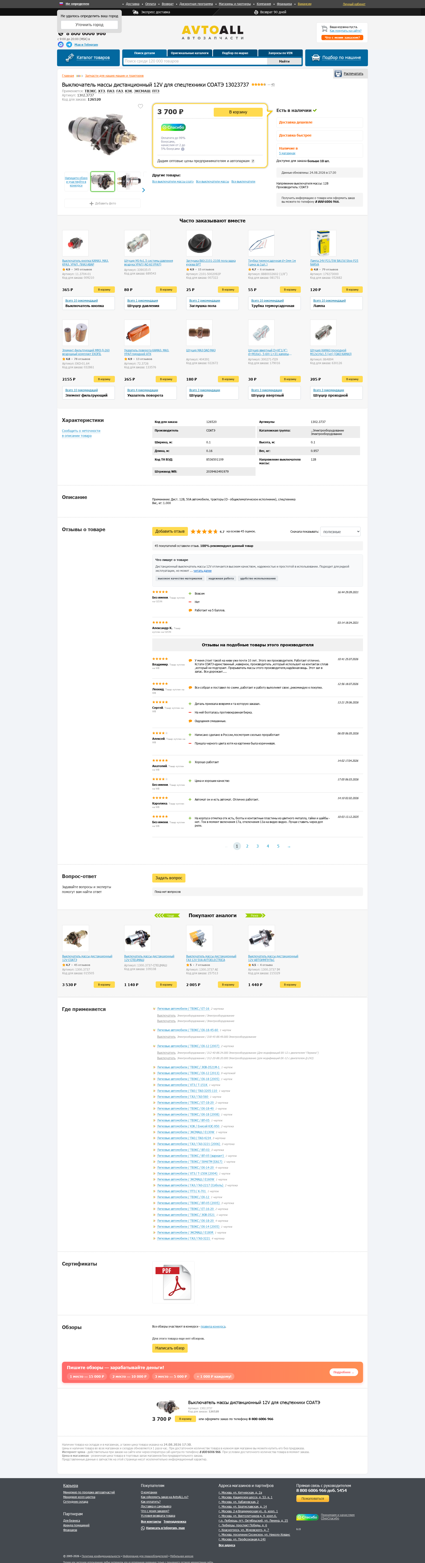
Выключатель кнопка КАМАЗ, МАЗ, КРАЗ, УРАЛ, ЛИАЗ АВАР (85, 262)
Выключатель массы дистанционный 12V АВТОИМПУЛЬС (273, 957)
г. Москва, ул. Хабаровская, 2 (239, 1501)
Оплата (150, 4)
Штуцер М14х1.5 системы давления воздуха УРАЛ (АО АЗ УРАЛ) (148, 262)
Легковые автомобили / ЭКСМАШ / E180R (185, 1232)
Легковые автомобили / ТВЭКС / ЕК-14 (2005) (188, 1226)
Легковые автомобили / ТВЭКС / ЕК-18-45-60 (188, 1030)
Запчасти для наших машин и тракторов (114, 75)
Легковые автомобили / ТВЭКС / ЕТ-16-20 (185, 1208)
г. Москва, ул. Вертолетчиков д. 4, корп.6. (248, 1515)
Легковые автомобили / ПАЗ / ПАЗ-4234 (184, 1138)
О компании (149, 1492)
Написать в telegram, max (165, 1528)
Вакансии (304, 4)
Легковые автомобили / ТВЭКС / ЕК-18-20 (185, 1220)
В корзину (238, 112)
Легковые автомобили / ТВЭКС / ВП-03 (183, 1149)
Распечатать (353, 73)
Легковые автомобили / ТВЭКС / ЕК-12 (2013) (188, 1073)
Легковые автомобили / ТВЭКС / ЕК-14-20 (185, 1167)
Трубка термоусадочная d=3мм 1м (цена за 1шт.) (272, 262)
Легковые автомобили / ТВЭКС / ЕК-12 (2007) (188, 1046)
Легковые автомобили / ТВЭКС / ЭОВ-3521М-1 (188, 1067)
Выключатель (166, 1015)
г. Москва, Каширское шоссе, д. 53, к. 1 (246, 1497)
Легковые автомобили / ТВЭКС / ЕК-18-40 (185, 1108)
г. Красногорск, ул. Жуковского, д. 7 (244, 1530)
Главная (68, 75)
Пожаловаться (313, 1498)
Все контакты (151, 1521)
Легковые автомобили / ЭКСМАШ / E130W (186, 1132)
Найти (284, 61)
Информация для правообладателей (145, 1556)
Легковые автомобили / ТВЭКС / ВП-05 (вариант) (191, 1155)
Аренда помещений (76, 1525)
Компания (264, 4)
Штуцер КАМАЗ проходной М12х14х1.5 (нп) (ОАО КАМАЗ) (331, 352)
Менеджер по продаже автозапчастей (89, 1492)
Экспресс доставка (155, 12)
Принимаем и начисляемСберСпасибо (338, 1516)
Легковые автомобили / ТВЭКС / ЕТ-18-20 (185, 1102)
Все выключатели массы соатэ (173, 181)
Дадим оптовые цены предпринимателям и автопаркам (205, 160)
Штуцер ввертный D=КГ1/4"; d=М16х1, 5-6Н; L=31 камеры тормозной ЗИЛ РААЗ (268, 352)
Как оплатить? (151, 1501)
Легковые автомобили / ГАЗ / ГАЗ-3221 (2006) (189, 1143)
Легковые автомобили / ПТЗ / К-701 (182, 1191)
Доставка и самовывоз (156, 1506)
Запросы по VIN (280, 53)
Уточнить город (89, 25)
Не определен (77, 4)
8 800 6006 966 (86, 33)
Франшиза (284, 4)
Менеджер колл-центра (79, 1497)
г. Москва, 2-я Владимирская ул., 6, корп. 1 (248, 1511)
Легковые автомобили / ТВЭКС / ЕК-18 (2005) (188, 1079)
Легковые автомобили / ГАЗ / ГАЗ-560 (183, 1096)
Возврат (168, 4)
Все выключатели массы (212, 181)
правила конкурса (213, 1326)
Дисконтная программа (196, 4)
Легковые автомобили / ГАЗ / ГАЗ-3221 (184, 1238)
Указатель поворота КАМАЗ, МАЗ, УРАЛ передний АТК (146, 352)
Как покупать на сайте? (346, 30)
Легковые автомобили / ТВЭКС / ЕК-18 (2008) (188, 1114)
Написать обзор (169, 1348)
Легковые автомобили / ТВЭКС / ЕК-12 (183, 1197)
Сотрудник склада (75, 1501)
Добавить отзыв (170, 531)
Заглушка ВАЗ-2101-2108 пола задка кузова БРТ (211, 262)
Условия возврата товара (158, 1515)
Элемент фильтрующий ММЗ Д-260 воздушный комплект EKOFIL (86, 352)
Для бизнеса (71, 1520)
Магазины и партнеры (235, 4)
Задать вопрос (168, 878)
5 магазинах (287, 153)
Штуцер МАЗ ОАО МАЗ (200, 350)
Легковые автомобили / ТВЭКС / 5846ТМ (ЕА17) (190, 1161)
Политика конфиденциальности (101, 1556)
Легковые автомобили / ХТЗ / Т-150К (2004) (187, 1173)
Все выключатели (243, 181)
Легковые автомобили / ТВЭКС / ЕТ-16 (183, 1008)
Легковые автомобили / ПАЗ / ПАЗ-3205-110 (187, 1090)
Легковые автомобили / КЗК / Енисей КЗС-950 (188, 1126)
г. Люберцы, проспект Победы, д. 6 (243, 1525)
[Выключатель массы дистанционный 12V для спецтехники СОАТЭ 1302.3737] (102, 134)
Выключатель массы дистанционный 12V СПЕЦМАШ (149, 957)
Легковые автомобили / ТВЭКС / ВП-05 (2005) (188, 1203)
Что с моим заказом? (155, 1511)
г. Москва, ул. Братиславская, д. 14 (243, 1506)
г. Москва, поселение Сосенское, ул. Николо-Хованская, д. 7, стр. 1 (265, 1534)
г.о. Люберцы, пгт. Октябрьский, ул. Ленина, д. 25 (253, 1520)
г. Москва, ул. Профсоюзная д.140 (242, 1539)
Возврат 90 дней (273, 12)
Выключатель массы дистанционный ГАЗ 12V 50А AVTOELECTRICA (211, 957)
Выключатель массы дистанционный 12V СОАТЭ (87, 957)
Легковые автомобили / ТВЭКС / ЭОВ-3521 (186, 1214)
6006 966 (327, 201)
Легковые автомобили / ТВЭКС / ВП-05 (183, 1120)
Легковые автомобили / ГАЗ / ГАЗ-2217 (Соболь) (190, 1185)
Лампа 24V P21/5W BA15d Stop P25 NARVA (334, 262)
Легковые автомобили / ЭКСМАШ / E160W (186, 1179)
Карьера (70, 1485)
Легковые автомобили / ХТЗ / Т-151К (182, 1084)
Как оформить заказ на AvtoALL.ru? (164, 1497)
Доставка (132, 4)
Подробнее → (344, 1372)
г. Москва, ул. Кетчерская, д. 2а (240, 1492)
